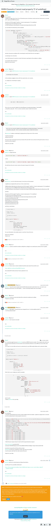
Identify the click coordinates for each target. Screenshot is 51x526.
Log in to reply (46, 11)
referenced (12, 483)
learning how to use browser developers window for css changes (15, 87)
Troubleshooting (11, 11)
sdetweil (6, 69)
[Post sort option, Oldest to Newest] (41, 12)
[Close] (48, 487)
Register (4, 499)
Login (8, 499)
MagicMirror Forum (9, 1)
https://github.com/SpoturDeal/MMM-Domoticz (15, 268)
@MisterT (12, 69)
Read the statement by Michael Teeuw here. (25, 5)
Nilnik (6, 285)
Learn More (15, 514)
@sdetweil (12, 263)
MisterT (6, 15)
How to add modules (8, 85)
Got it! (25, 516)
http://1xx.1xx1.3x (9, 444)
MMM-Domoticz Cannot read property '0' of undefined (23, 71)
